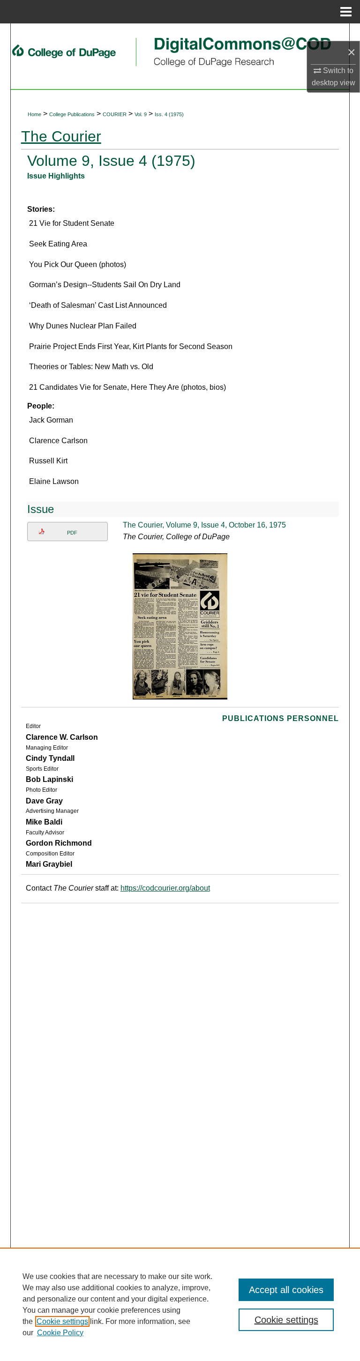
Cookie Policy (60, 1333)
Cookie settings (62, 1321)
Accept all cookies (286, 1290)
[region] (180, 1304)
